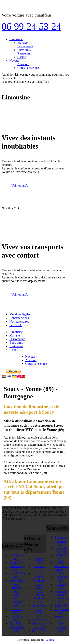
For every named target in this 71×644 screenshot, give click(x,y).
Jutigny (39, 560)
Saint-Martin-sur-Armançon (61, 568)
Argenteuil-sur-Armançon (61, 614)
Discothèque (25, 46)
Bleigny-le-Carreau (61, 541)
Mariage (22, 42)
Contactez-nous (19, 318)
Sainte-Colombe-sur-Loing (61, 597)
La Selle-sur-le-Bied (17, 627)
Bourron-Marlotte (39, 598)
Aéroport (23, 64)
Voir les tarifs (19, 185)
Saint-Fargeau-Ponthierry (39, 579)
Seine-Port (39, 607)
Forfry (39, 620)
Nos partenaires (19, 321)
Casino (21, 57)
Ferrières (16, 610)
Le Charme (17, 557)
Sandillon (17, 618)
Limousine (16, 39)
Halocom (49, 639)
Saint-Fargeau (61, 627)
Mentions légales (19, 314)
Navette (14, 60)
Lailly (61, 605)
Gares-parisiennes (36, 363)
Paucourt (16, 596)
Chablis (61, 585)
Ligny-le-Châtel (61, 550)
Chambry (39, 614)
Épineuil (61, 578)
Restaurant (24, 53)
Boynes (16, 589)
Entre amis (24, 50)
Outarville (16, 603)
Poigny (39, 589)
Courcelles (16, 582)
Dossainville (17, 575)
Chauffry (39, 567)
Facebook (15, 325)
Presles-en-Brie (39, 625)
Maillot (61, 557)
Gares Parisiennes (28, 67)
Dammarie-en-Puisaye (17, 566)
